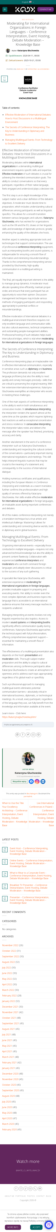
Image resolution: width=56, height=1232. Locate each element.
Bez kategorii (28, 19)
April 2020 (7, 1118)
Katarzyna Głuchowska (38, 69)
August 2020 (8, 1095)
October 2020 (9, 1084)
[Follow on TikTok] (25, 1188)
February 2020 (9, 1129)
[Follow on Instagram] (21, 1188)
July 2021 (6, 1034)
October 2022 (9, 950)
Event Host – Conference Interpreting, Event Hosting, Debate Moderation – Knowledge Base (29, 851)
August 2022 (8, 962)
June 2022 (7, 973)
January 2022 (8, 1001)
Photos (31, 1196)
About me (9, 1196)
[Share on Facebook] (22, 734)
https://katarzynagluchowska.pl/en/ (19, 717)
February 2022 (9, 995)
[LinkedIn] (42, 781)
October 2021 (9, 1017)
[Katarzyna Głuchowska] (25, 9)
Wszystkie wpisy (19, 781)
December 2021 (10, 1006)
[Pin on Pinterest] (38, 734)
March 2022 (8, 990)
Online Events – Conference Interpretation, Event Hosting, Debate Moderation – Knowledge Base (31, 863)
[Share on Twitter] (28, 734)
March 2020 (8, 1123)
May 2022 (7, 978)
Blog (48, 1196)
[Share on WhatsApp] (17, 734)
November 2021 (10, 1012)
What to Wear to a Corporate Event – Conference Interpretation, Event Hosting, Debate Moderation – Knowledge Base (31, 875)
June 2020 (7, 1107)
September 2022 (10, 956)
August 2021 (8, 1029)
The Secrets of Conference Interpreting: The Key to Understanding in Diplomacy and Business (27, 131)
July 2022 (6, 967)
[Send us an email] (30, 1188)
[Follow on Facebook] (16, 1188)
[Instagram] (37, 781)
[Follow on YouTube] (40, 1188)
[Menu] (4, 9)
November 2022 (10, 945)
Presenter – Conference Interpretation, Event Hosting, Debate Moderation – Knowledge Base (29, 900)
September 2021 (10, 1023)
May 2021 (7, 1045)
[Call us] (35, 1188)
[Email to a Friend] (33, 734)
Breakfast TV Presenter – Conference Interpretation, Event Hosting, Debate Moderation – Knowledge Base (28, 888)
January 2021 (8, 1068)
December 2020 (10, 1073)
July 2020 (6, 1101)
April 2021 (7, 1051)
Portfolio (21, 1196)
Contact (40, 1196)
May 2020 (7, 1112)
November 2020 (10, 1079)
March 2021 (8, 1057)
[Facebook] (31, 781)
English (25, 2)
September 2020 (10, 1090)
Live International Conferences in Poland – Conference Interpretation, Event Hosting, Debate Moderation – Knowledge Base (41, 814)
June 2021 (7, 1040)
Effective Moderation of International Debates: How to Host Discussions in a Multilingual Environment (28, 118)
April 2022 (7, 984)
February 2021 (9, 1062)
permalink (28, 796)
